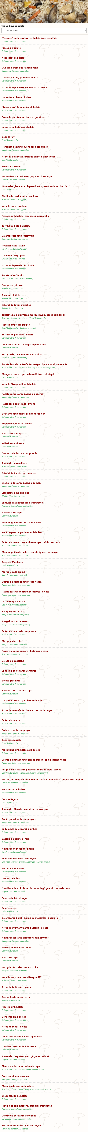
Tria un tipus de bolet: (12, 25)
